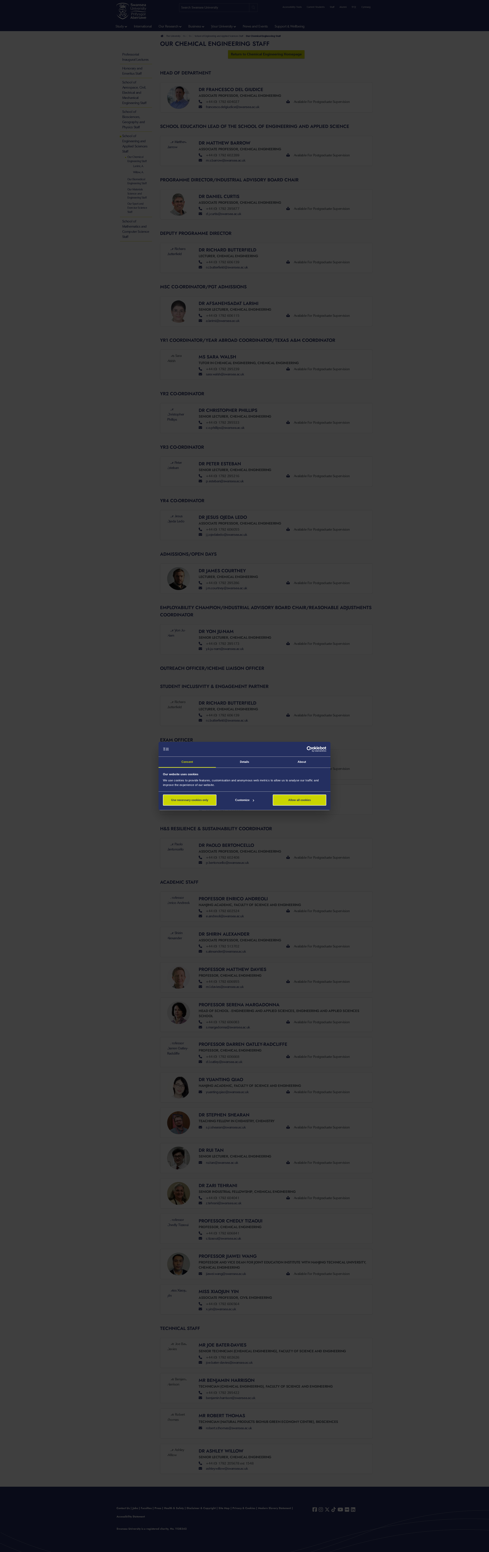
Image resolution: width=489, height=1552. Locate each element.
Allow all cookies (299, 800)
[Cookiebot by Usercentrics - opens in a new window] (309, 749)
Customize (242, 800)
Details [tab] (244, 761)
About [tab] (302, 761)
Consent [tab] (187, 761)
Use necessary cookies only (189, 800)
